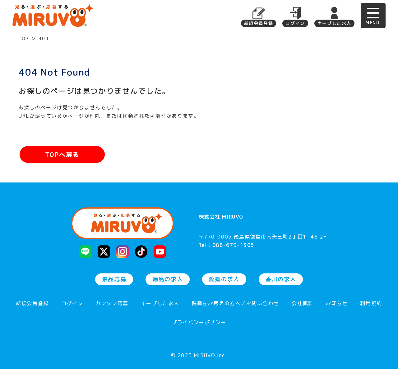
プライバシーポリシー (199, 323)
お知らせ (337, 304)
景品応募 (114, 279)
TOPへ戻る (62, 154)
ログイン (295, 23)
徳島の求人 (167, 279)
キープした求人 (334, 23)
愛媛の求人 (224, 279)
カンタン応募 (111, 304)
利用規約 (371, 304)
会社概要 (302, 304)
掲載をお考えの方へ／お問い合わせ (235, 304)
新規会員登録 (258, 23)
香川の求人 (281, 279)
